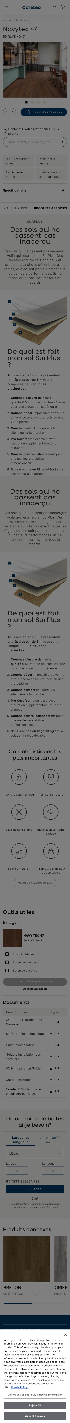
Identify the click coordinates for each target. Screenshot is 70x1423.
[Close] (65, 1335)
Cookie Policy (19, 1387)
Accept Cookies (35, 1415)
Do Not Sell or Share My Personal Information (35, 1394)
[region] (35, 1376)
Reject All (35, 1405)
